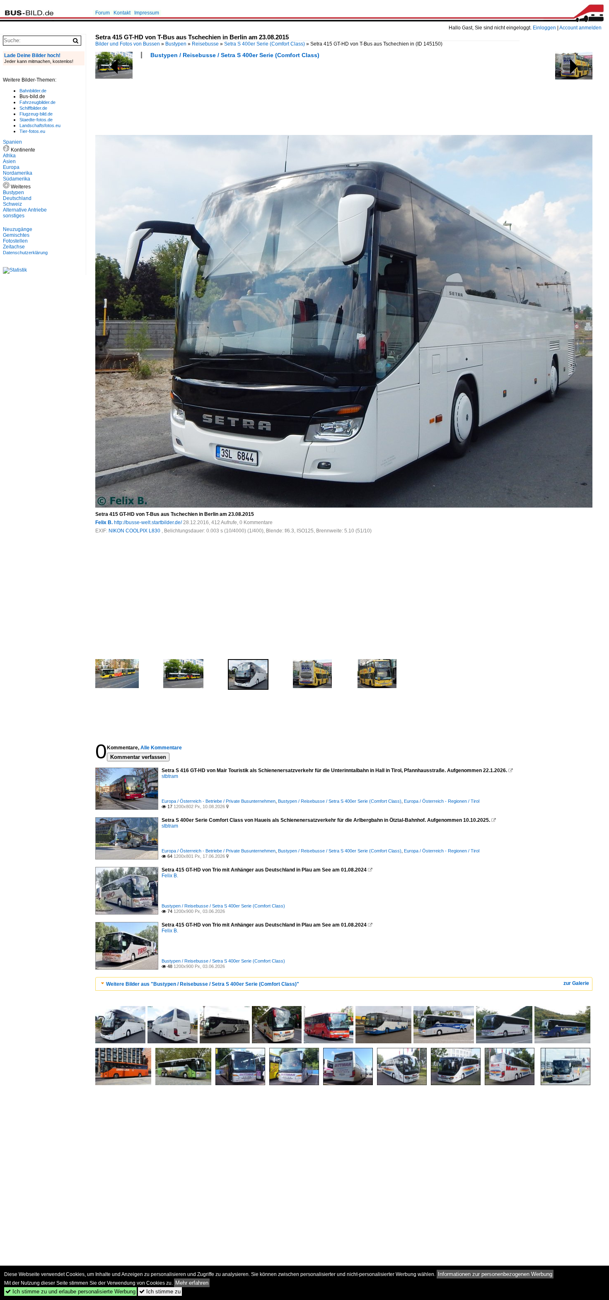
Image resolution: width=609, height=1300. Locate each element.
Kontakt (122, 13)
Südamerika (16, 179)
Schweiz (12, 204)
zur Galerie (576, 983)
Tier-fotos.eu (32, 131)
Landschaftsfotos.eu (39, 125)
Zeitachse (14, 247)
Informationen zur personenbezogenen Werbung (495, 1274)
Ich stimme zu (160, 1291)
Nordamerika (17, 173)
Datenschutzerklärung (25, 252)
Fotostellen (15, 241)
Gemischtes (16, 235)
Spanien (12, 142)
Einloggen (544, 28)
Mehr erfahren (191, 1283)
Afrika (9, 156)
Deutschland (17, 198)
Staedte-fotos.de (36, 119)
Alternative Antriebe (25, 210)
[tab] (343, 984)
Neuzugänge (17, 229)
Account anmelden (580, 28)
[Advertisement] (246, 99)
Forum (102, 13)
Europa (11, 167)
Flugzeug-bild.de (36, 113)
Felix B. (104, 522)
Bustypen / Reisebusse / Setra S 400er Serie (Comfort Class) (234, 55)
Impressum (146, 13)
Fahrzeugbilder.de (37, 102)
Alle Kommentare (161, 748)
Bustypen (175, 44)
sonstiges (13, 216)
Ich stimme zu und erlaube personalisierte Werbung (70, 1291)
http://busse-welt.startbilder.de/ (148, 522)
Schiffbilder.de (33, 108)
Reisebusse (205, 44)
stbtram (170, 776)
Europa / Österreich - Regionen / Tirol (441, 801)
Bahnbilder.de (32, 90)
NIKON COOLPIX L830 (135, 531)
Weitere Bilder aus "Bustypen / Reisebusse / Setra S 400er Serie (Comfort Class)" (202, 984)
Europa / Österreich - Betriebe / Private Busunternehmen (219, 801)
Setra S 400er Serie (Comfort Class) (264, 44)
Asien (9, 161)
